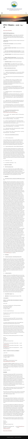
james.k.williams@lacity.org (7, 361)
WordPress (11, 437)
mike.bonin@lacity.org (21, 426)
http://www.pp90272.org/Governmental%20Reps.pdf (10, 112)
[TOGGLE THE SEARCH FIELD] (26, 13)
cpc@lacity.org (13, 361)
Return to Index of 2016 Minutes (7, 30)
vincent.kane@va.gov (6, 344)
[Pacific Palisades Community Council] (14, 6)
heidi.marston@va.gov (6, 346)
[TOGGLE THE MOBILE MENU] (1, 13)
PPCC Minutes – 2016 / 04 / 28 (13, 26)
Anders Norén (19, 437)
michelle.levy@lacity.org (6, 428)
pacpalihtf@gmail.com (8, 252)
